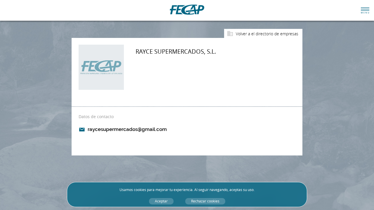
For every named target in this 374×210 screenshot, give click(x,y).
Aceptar (161, 201)
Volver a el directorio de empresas (267, 33)
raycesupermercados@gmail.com (127, 129)
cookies (140, 190)
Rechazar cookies (205, 201)
